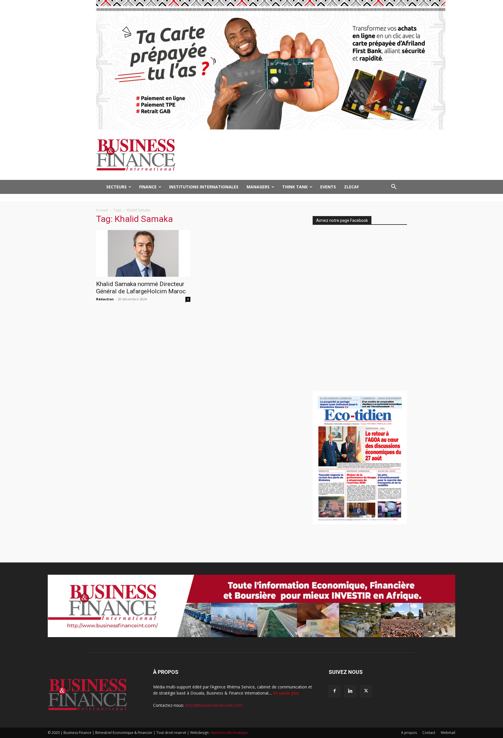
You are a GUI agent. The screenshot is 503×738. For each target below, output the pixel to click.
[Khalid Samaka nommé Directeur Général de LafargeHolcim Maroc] (143, 253)
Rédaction (105, 299)
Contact (428, 732)
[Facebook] (334, 691)
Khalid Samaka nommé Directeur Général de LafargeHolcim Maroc (141, 288)
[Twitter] (366, 691)
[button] (394, 187)
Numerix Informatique (229, 732)
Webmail (448, 732)
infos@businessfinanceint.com (213, 705)
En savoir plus (286, 693)
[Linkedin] (350, 691)
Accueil (102, 210)
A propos (409, 732)
